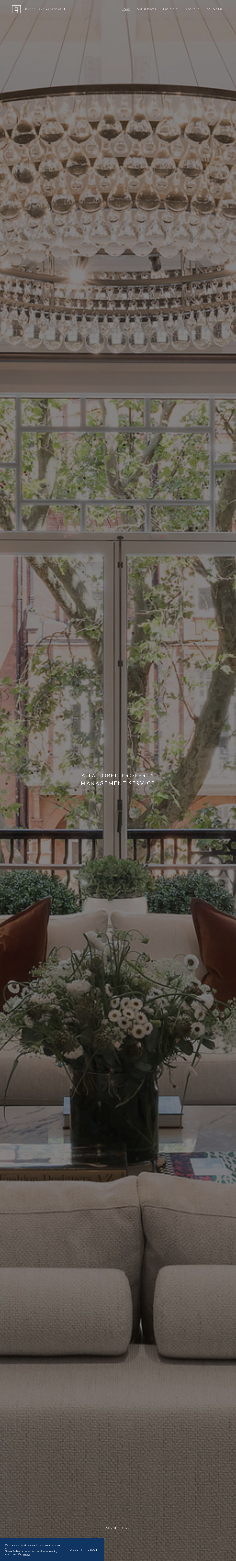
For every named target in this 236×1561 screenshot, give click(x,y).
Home (126, 9)
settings (26, 1554)
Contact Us (215, 9)
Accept (76, 1549)
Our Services (146, 9)
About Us (193, 9)
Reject (92, 1549)
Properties (171, 9)
